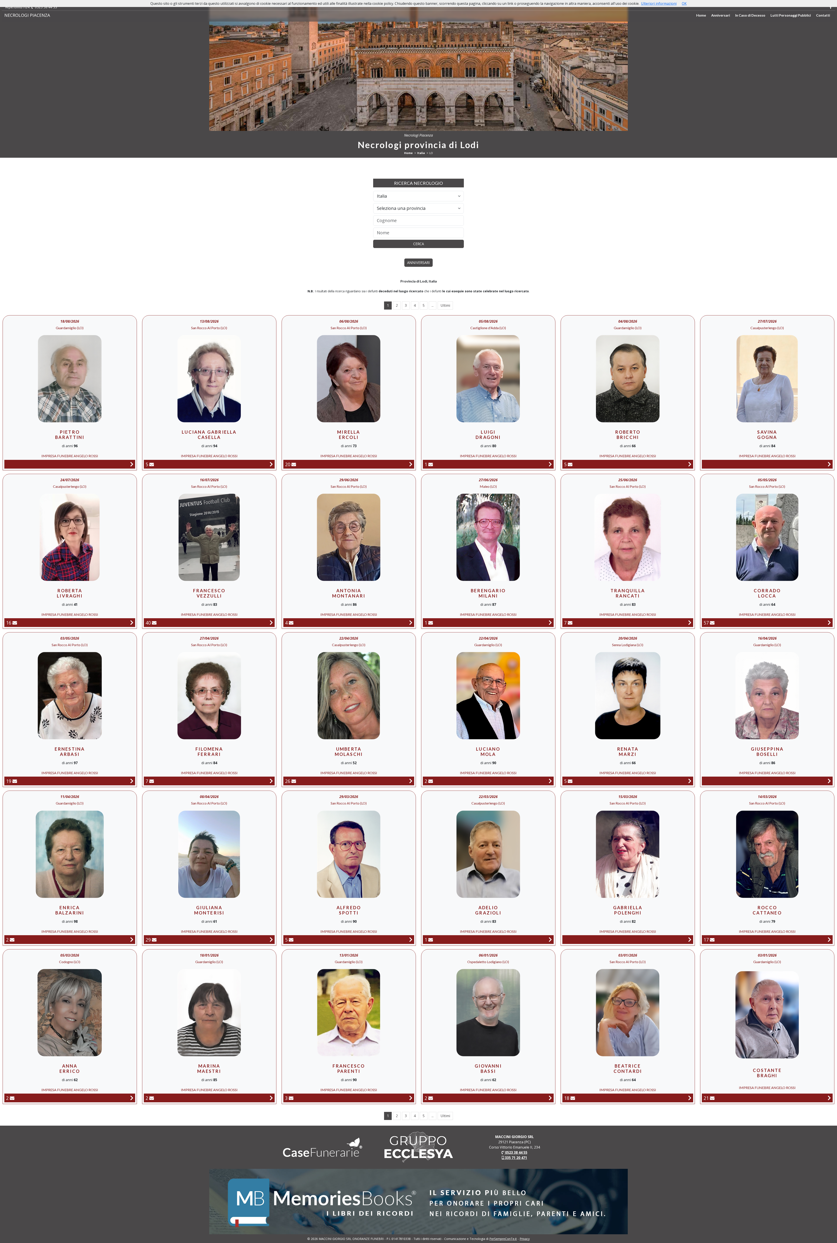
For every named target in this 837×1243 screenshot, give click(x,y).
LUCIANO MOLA (488, 751)
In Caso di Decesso (750, 15)
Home (701, 15)
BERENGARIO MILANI (488, 593)
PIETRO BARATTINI (70, 434)
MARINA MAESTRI (209, 1068)
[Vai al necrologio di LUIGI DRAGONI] (550, 464)
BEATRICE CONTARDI (628, 1068)
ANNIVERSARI (418, 262)
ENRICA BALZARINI (69, 910)
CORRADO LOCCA (767, 593)
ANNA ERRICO (70, 1068)
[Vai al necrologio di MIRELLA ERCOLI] (410, 464)
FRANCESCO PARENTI (349, 1068)
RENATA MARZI (627, 751)
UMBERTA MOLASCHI (349, 751)
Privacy (525, 1239)
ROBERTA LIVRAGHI (70, 593)
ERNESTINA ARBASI (70, 751)
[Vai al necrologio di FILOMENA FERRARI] (271, 780)
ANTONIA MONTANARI (349, 593)
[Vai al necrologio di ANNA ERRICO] (131, 1097)
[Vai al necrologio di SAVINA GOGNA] (829, 464)
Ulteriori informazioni (659, 3)
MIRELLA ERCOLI (348, 434)
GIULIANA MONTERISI (209, 910)
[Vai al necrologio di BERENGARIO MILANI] (550, 622)
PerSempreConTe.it (503, 1239)
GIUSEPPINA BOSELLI (767, 751)
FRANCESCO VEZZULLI (209, 593)
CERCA (418, 243)
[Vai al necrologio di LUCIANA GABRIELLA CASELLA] (271, 464)
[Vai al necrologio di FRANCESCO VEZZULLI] (271, 622)
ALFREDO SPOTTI (349, 910)
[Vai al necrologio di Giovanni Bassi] (550, 1097)
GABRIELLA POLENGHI (628, 910)
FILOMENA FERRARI (209, 751)
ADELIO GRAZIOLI (488, 910)
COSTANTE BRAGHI (767, 1073)
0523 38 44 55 (45, 7)
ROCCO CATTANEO (767, 910)
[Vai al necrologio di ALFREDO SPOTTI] (410, 939)
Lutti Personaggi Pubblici (791, 15)
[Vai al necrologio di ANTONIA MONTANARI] (410, 622)
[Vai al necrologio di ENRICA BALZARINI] (131, 939)
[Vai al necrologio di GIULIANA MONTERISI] (271, 939)
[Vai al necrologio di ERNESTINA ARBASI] (131, 780)
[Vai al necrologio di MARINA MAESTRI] (271, 1097)
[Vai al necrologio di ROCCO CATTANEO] (829, 939)
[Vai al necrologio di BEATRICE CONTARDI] (689, 1097)
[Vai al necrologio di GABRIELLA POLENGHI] (689, 939)
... (433, 305)
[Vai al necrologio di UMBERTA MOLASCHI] (410, 780)
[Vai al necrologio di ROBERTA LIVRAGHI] (131, 622)
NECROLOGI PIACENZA (27, 15)
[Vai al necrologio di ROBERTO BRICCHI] (689, 464)
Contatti (823, 15)
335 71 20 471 (515, 1157)
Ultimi (445, 305)
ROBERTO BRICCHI (627, 434)
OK (684, 3)
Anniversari (720, 15)
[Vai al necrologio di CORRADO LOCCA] (829, 622)
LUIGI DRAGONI (488, 434)
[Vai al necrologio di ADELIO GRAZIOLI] (550, 939)
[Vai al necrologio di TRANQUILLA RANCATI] (689, 622)
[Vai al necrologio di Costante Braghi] (829, 1097)
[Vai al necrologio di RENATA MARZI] (689, 780)
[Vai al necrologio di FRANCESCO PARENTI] (410, 1097)
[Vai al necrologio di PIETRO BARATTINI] (131, 464)
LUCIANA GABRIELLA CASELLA (209, 434)
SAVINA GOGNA (767, 434)
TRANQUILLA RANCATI (628, 593)
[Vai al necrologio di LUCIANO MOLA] (550, 780)
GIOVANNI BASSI (488, 1068)
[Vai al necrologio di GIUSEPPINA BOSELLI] (829, 780)
